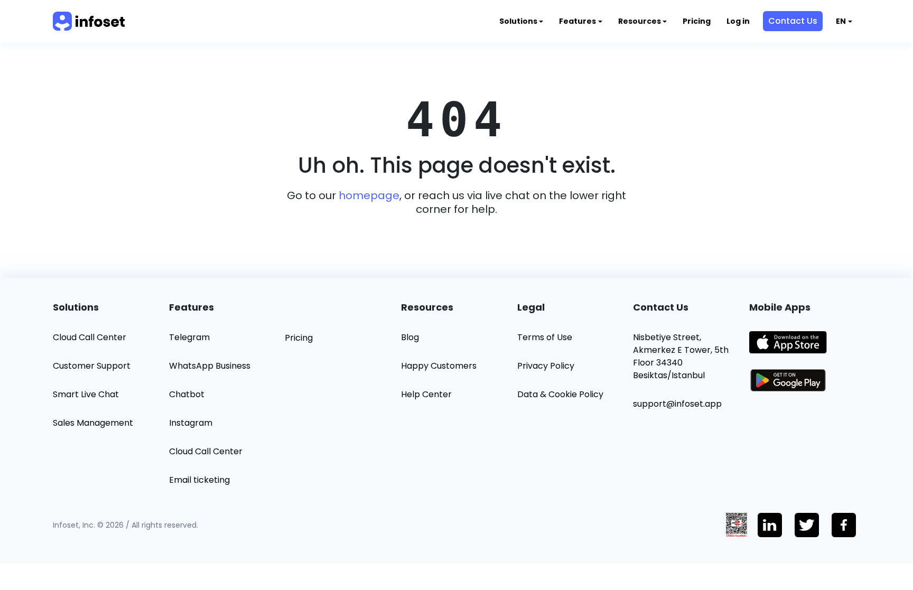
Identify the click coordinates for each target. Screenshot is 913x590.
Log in (738, 21)
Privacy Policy (545, 366)
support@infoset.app (677, 404)
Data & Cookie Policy (560, 394)
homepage (369, 195)
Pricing (697, 21)
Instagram (190, 423)
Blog (410, 337)
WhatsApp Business (209, 366)
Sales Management (93, 423)
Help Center (426, 394)
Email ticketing (199, 480)
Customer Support (92, 366)
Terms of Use (544, 337)
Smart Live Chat (86, 394)
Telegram (189, 337)
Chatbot (186, 394)
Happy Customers (439, 366)
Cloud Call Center (89, 337)
